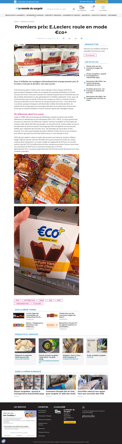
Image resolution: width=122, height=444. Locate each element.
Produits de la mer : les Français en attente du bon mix (95, 91)
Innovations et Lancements (15, 15)
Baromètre (86, 15)
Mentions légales (54, 442)
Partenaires (112, 15)
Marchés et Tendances (53, 15)
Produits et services (99, 15)
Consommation (22, 303)
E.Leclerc (37, 303)
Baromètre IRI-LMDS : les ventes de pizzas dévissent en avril (96, 83)
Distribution (29, 300)
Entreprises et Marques (35, 15)
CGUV (61, 442)
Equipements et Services (71, 15)
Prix (17, 300)
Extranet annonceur (86, 1)
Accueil (16, 21)
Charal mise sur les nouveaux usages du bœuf (94, 68)
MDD (59, 300)
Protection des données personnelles (74, 442)
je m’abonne (101, 1)
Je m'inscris (90, 55)
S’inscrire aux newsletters (28, 2)
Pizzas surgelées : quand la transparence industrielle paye (96, 75)
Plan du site (46, 442)
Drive (42, 300)
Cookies (87, 442)
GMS (50, 300)
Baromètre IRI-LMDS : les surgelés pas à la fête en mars (96, 98)
